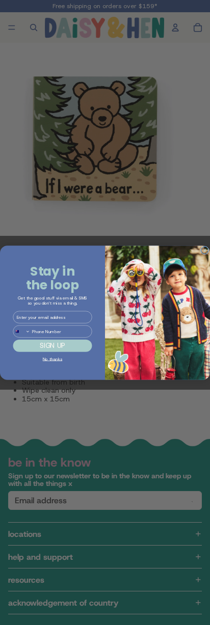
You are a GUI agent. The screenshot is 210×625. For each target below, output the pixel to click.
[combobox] (21, 331)
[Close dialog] (204, 250)
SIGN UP (52, 345)
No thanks (52, 358)
